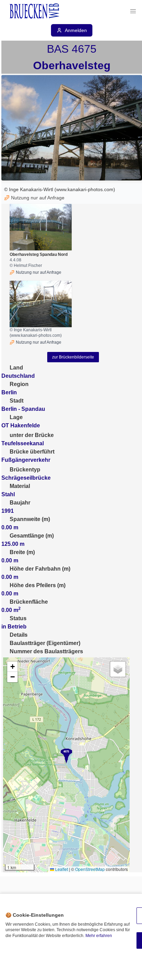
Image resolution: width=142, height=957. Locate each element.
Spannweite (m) (30, 519)
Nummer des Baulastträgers (46, 651)
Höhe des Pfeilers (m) (37, 585)
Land (16, 368)
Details (19, 635)
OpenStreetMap (90, 869)
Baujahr (20, 503)
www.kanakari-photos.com (84, 189)
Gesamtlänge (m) (32, 536)
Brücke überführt (32, 452)
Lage (16, 417)
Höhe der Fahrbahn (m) (40, 569)
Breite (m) (22, 552)
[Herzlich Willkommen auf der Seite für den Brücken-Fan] (35, 11)
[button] (133, 11)
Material (20, 486)
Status (18, 618)
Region (19, 384)
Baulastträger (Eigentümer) (45, 643)
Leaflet (61, 869)
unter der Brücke (32, 435)
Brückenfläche (29, 602)
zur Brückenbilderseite (73, 357)
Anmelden (76, 30)
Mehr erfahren (98, 935)
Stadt (16, 401)
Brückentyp (25, 469)
